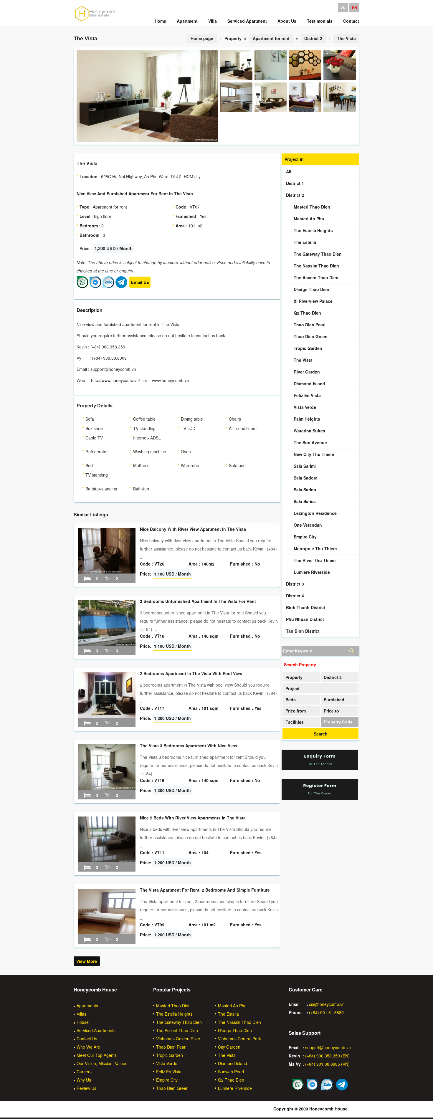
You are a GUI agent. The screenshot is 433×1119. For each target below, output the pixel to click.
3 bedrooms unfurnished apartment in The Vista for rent (198, 601)
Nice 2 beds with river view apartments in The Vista (193, 818)
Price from (295, 711)
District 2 (313, 38)
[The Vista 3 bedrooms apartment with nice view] (106, 788)
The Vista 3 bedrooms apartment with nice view (188, 745)
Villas (81, 1014)
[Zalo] (108, 286)
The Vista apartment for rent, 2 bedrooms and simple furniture (205, 890)
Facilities (294, 722)
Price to (331, 711)
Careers (84, 1072)
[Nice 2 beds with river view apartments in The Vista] (106, 860)
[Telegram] (121, 286)
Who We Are (88, 1047)
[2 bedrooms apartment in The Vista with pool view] (106, 716)
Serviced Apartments (96, 1030)
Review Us (86, 1088)
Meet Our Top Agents (97, 1055)
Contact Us (87, 1039)
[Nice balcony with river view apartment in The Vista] (106, 572)
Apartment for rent (271, 38)
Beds (290, 700)
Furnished (334, 700)
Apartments (87, 1006)
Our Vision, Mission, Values (102, 1063)
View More (86, 961)
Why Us (84, 1080)
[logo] (96, 21)
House (83, 1022)
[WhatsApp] (82, 286)
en (354, 7)
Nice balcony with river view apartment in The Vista (193, 529)
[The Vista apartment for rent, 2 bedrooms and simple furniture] (106, 932)
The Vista (346, 38)
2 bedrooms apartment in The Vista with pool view (191, 673)
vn (343, 7)
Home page (202, 38)
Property (294, 677)
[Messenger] (95, 286)
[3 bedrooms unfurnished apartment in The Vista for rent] (106, 644)
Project (292, 688)
